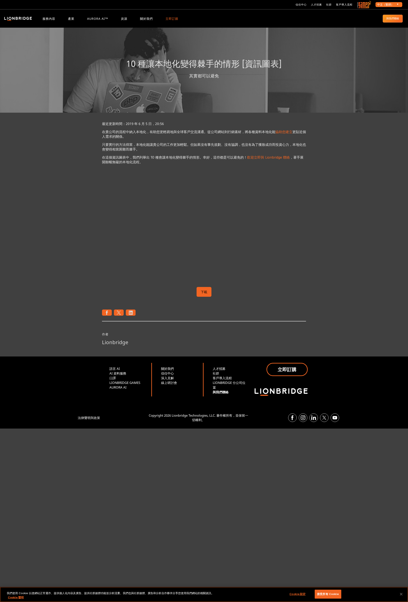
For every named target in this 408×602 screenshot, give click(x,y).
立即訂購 (172, 19)
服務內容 (48, 19)
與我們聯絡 (392, 18)
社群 (329, 4)
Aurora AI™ (97, 19)
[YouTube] (335, 417)
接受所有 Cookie (328, 594)
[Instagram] (303, 417)
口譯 (112, 378)
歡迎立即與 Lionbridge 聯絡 (268, 157)
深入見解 (167, 378)
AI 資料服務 (117, 373)
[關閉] (401, 594)
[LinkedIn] (313, 417)
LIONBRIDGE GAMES (124, 383)
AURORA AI (117, 387)
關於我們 (146, 19)
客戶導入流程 (344, 4)
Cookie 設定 (297, 594)
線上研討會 (169, 383)
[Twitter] (324, 417)
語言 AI (114, 368)
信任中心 (301, 4)
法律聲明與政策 (89, 418)
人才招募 (316, 4)
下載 (204, 292)
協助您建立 (283, 132)
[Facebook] (292, 417)
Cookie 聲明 (16, 597)
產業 (71, 19)
